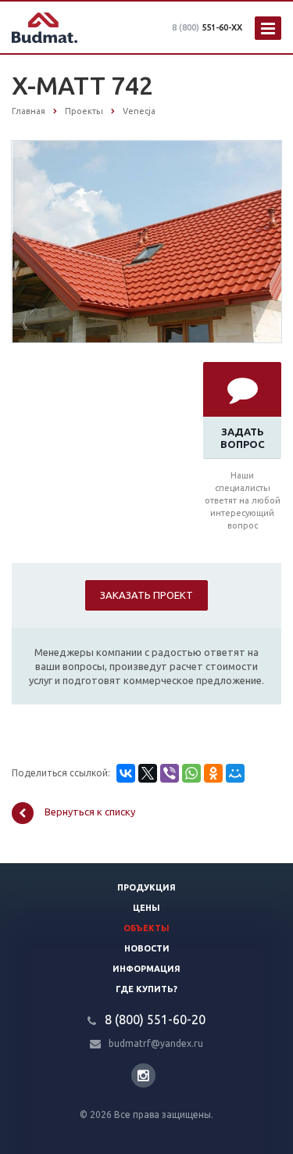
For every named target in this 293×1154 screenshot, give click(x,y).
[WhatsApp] (191, 773)
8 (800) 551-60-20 (155, 1019)
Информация (146, 968)
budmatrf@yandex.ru (156, 1043)
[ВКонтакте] (125, 773)
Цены (146, 907)
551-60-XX (207, 27)
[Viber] (169, 773)
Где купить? (146, 989)
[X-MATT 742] (147, 240)
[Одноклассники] (213, 773)
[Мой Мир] (235, 773)
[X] (147, 773)
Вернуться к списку (90, 812)
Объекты (146, 928)
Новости (147, 948)
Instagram (143, 1075)
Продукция (146, 887)
